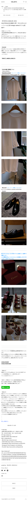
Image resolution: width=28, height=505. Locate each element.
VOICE (6, 6)
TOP (2, 6)
